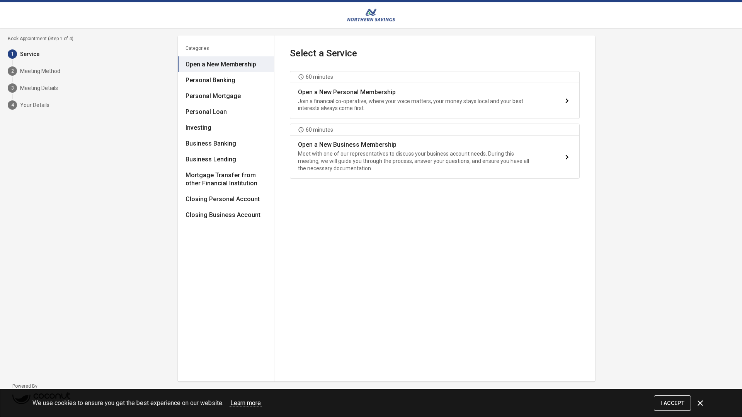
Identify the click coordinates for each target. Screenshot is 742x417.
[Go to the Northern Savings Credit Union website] (371, 15)
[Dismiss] (700, 403)
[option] (226, 64)
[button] (435, 95)
